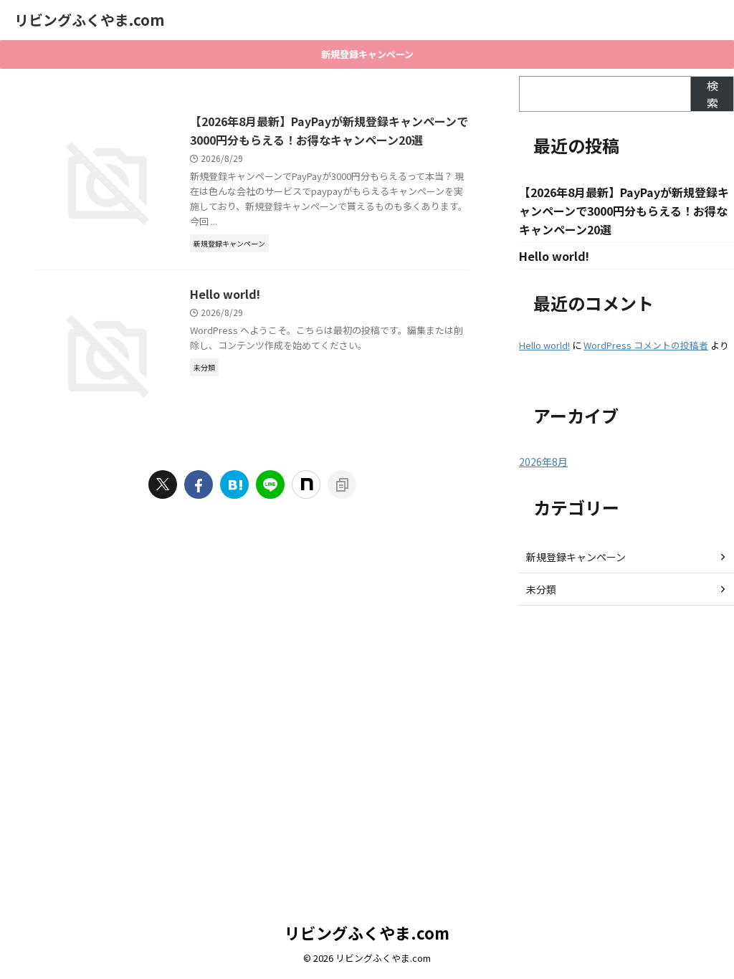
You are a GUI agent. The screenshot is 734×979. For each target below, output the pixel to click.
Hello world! (225, 293)
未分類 (541, 589)
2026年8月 (543, 461)
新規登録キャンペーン (367, 54)
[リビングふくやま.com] (234, 484)
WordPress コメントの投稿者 (645, 345)
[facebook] (198, 484)
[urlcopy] (342, 484)
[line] (270, 484)
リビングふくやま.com (89, 19)
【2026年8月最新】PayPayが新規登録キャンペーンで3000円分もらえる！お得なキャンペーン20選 (624, 210)
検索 (712, 94)
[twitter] (162, 484)
